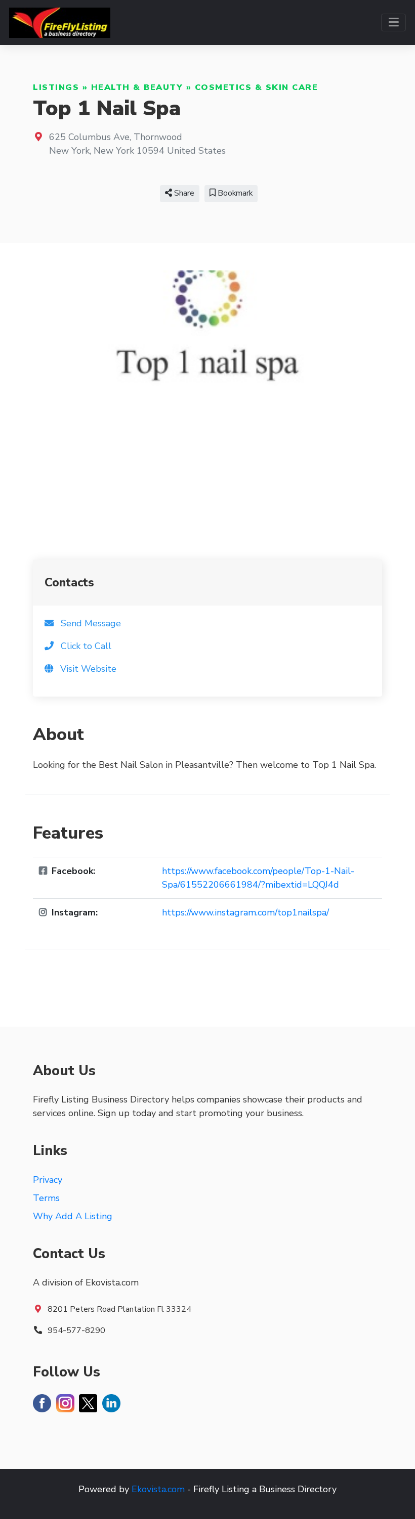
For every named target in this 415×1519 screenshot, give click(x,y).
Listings (56, 87)
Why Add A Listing (72, 1216)
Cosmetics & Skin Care (256, 87)
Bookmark (234, 193)
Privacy (47, 1180)
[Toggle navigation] (393, 22)
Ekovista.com (158, 1489)
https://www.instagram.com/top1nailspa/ (245, 912)
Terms (46, 1198)
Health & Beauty (137, 87)
